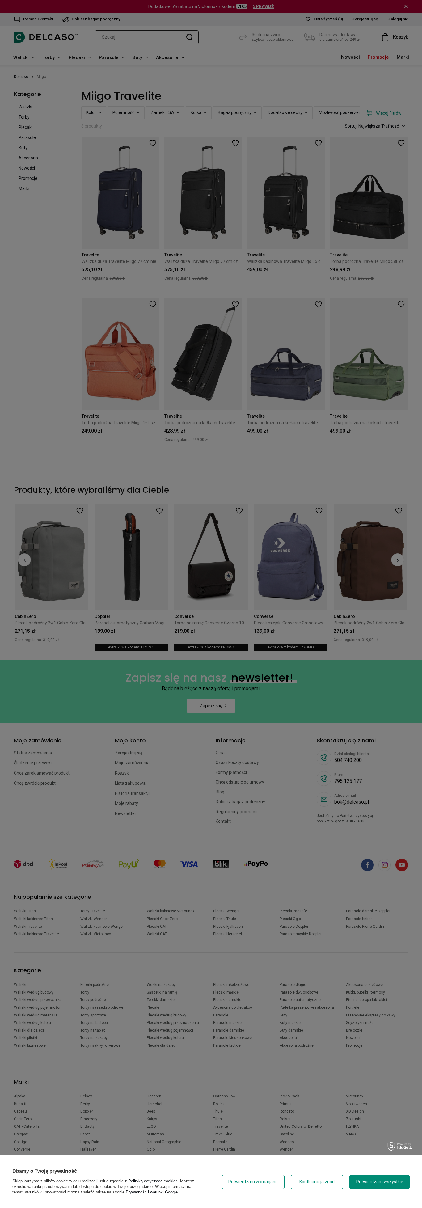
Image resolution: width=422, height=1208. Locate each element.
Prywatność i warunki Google (152, 1192)
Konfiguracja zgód (317, 1181)
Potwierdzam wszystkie (379, 1181)
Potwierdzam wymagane (253, 1181)
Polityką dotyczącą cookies (153, 1181)
